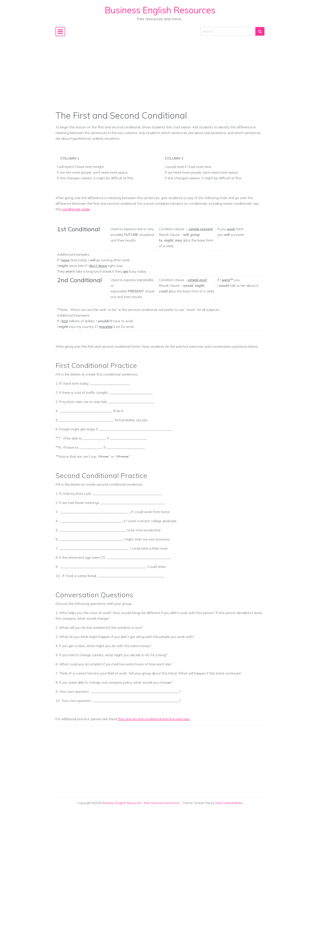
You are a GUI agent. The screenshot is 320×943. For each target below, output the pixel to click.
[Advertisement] (160, 79)
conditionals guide (75, 209)
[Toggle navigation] (60, 31)
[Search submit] (259, 31)
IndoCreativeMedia (228, 803)
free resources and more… (162, 803)
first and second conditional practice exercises (154, 719)
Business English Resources (160, 10)
